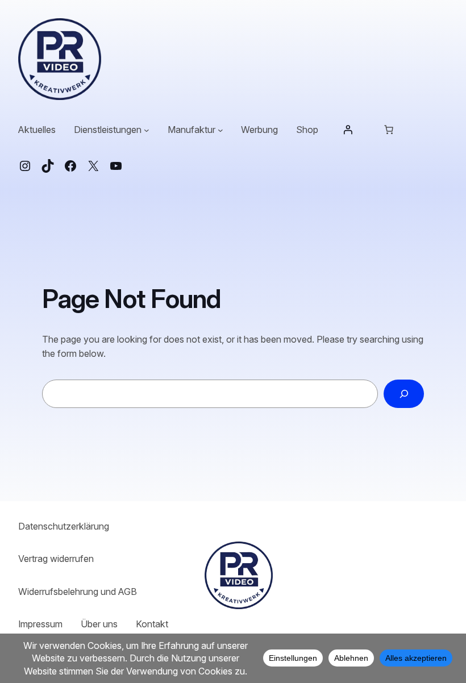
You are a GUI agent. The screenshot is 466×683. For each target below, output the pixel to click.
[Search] (404, 393)
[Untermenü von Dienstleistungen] (146, 130)
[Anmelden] (347, 129)
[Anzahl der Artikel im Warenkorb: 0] (388, 129)
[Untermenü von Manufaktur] (220, 130)
